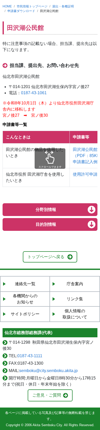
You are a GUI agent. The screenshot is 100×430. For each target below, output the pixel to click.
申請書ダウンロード (21, 11)
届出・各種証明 (63, 6)
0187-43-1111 (29, 356)
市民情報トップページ (32, 6)
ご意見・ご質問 (46, 395)
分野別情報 (46, 209)
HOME (7, 6)
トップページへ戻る (45, 257)
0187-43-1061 (34, 93)
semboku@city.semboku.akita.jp (48, 370)
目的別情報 (46, 224)
